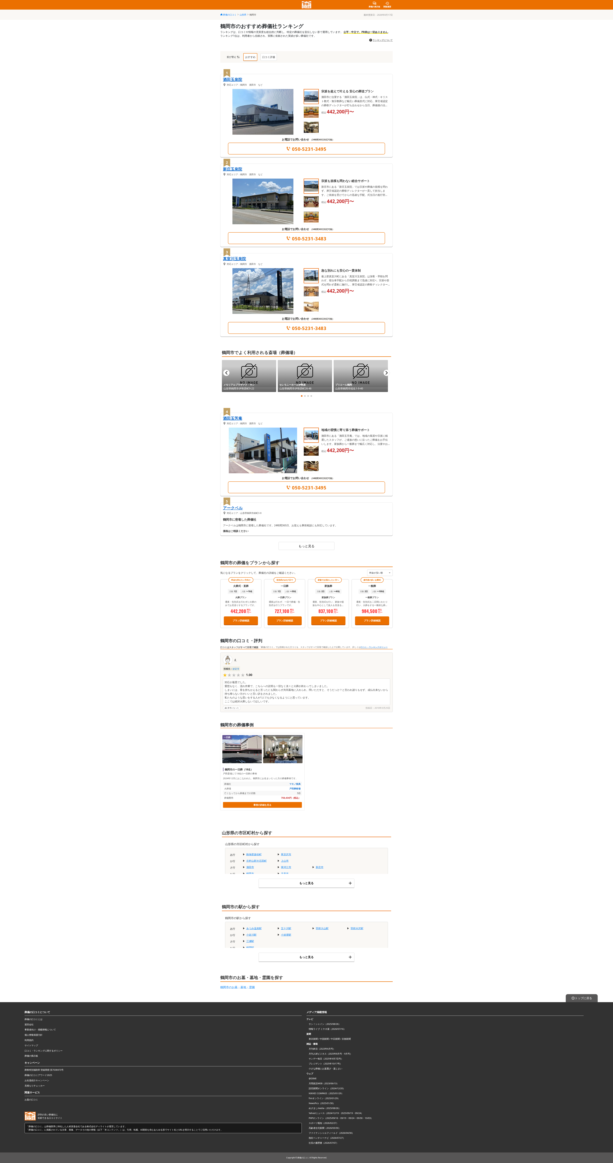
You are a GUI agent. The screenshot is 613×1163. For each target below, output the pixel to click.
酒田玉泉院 (232, 79)
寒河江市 (286, 867)
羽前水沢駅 (357, 928)
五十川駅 (286, 928)
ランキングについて (383, 40)
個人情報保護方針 (33, 1034)
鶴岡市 (250, 873)
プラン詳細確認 (241, 620)
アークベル (233, 507)
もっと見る (306, 546)
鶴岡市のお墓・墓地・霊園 (237, 987)
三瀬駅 (250, 941)
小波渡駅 (286, 935)
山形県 (243, 14)
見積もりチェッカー (35, 1085)
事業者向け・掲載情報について (40, 1029)
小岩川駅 (251, 935)
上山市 (285, 861)
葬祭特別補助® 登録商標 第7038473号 (44, 1069)
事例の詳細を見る (262, 804)
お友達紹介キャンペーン (37, 1080)
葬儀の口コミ (229, 14)
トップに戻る (583, 998)
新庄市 (319, 867)
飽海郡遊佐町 (254, 854)
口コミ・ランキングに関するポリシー (44, 1050)
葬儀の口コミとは (33, 1019)
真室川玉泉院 (234, 258)
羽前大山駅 (322, 928)
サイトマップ (31, 1045)
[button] (311, 96)
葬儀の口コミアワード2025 (38, 1075)
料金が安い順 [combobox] (376, 572)
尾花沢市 (286, 854)
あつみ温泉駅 (254, 928)
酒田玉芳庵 (232, 418)
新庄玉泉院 (232, 169)
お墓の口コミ (31, 1099)
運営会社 (29, 1024)
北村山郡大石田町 (256, 861)
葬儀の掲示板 (31, 1055)
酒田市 (250, 867)
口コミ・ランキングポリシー (374, 647)
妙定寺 (236, 668)
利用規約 (29, 1040)
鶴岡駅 (250, 947)
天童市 (285, 873)
